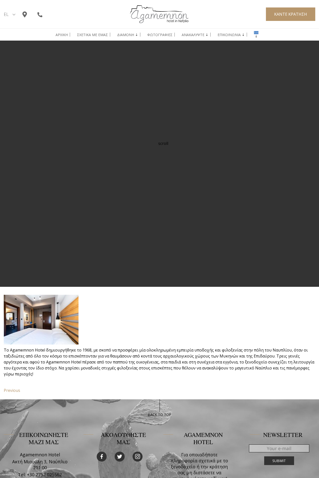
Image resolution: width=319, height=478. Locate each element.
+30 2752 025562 (44, 475)
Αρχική (62, 35)
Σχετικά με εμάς (92, 35)
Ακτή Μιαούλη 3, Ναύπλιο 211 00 (40, 465)
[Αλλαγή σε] (256, 32)
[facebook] (102, 457)
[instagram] (138, 457)
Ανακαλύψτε (193, 35)
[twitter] (120, 457)
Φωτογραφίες (159, 35)
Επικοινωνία (229, 35)
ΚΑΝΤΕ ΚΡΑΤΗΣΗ (290, 14)
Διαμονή (125, 35)
